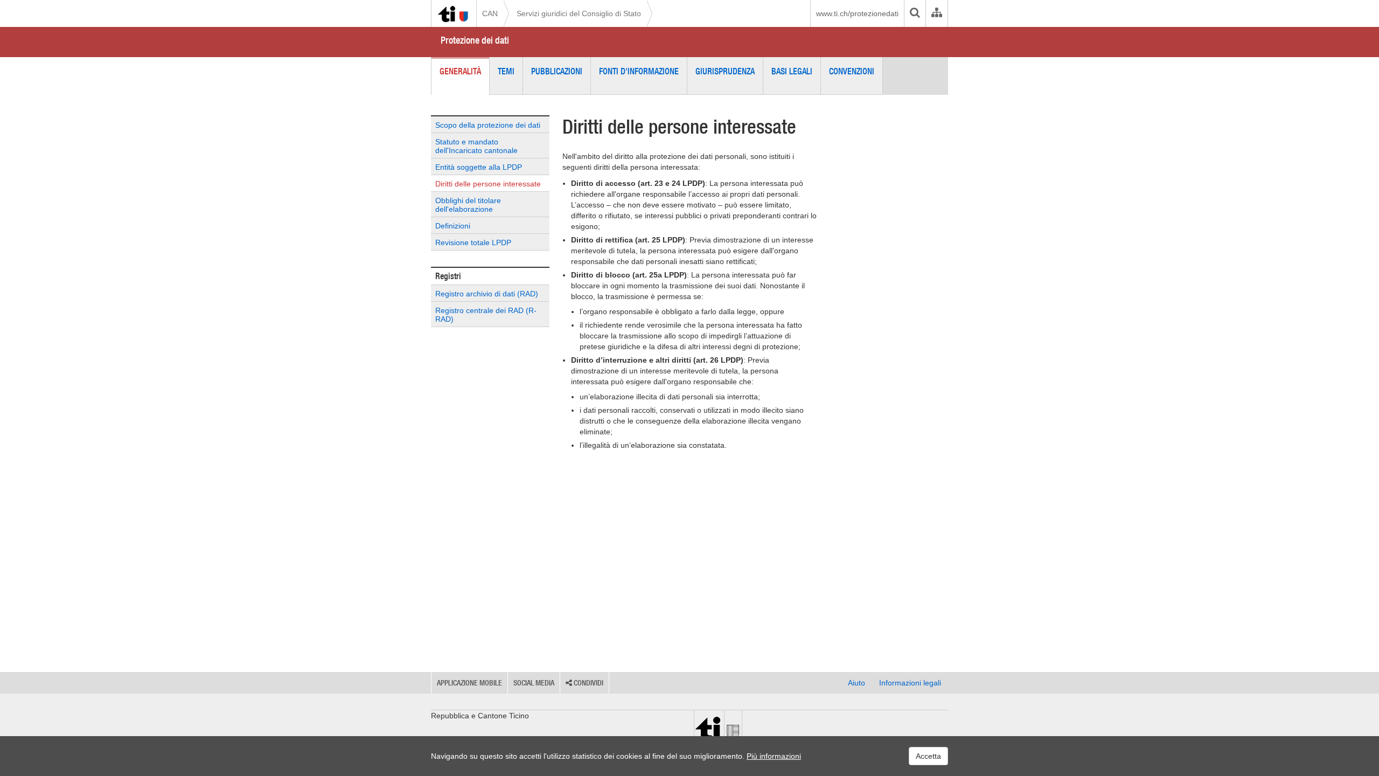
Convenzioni (851, 71)
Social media (533, 683)
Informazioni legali (910, 682)
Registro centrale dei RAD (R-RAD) (486, 314)
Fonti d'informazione (639, 71)
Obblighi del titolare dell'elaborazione (468, 204)
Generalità (460, 71)
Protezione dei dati (475, 40)
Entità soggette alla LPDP (478, 167)
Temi (506, 71)
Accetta (928, 756)
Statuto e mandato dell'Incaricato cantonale (476, 146)
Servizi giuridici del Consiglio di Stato (579, 13)
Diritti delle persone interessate (488, 183)
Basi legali (791, 71)
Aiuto (856, 682)
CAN (490, 13)
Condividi (587, 683)
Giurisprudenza (725, 71)
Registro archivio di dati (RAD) (486, 293)
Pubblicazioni (556, 71)
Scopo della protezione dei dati (487, 125)
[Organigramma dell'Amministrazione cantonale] (936, 13)
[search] (914, 13)
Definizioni (452, 225)
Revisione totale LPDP (473, 242)
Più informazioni (774, 756)
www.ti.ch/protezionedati (857, 13)
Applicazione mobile (469, 683)
